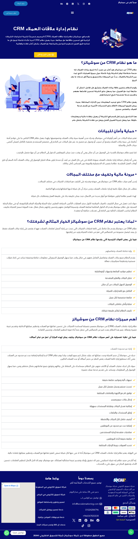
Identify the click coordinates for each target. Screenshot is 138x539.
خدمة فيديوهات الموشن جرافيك (51, 517)
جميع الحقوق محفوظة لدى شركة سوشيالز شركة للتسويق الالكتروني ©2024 (69, 536)
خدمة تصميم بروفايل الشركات (51, 509)
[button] (72, 12)
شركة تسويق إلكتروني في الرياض (51, 494)
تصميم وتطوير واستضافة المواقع (51, 502)
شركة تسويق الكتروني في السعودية (51, 487)
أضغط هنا (120, 520)
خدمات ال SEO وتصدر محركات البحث (51, 524)
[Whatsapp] (6, 533)
